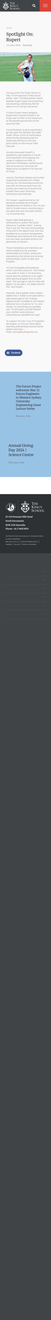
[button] (34, 6)
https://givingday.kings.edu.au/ (22, 332)
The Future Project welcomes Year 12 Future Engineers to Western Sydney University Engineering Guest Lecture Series (28, 397)
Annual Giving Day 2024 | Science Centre (21, 450)
